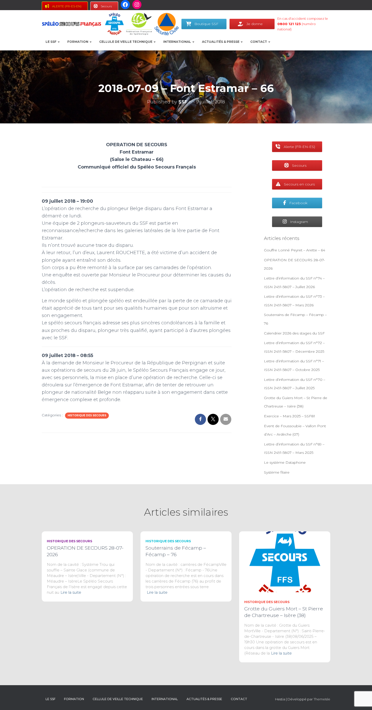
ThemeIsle (322, 699)
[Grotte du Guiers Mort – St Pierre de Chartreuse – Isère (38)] (284, 561)
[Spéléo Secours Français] (71, 24)
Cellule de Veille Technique (126, 42)
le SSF (51, 42)
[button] (58, 42)
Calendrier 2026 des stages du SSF (294, 333)
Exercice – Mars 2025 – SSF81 (289, 416)
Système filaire (277, 472)
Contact (259, 42)
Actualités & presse (221, 42)
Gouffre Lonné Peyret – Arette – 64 (294, 250)
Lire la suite (70, 592)
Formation (78, 42)
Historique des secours (87, 415)
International (177, 42)
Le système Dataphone (285, 462)
